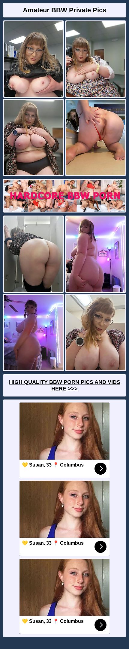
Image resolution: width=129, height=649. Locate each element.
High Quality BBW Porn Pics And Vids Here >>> (64, 385)
